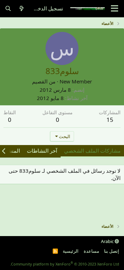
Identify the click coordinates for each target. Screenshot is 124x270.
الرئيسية (71, 251)
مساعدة (91, 251)
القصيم (40, 81)
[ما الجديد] (21, 8)
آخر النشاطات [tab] (42, 150)
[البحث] (8, 8)
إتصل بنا (111, 251)
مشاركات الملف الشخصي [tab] (92, 150)
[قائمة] (114, 8)
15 (109, 120)
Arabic (108, 241)
